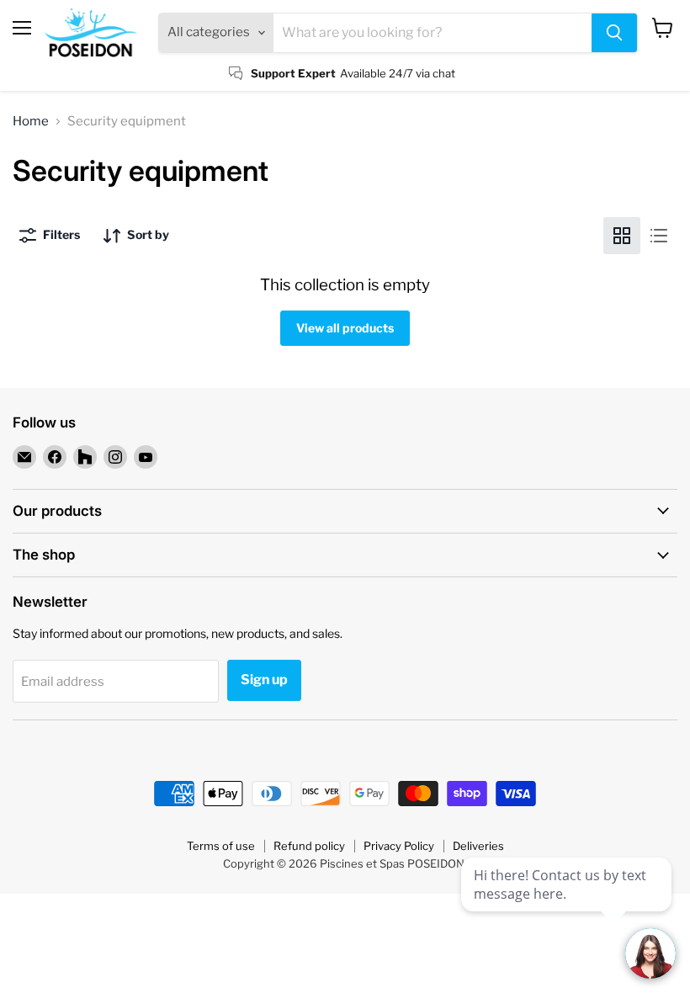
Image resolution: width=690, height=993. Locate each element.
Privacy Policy (399, 845)
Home (31, 121)
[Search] (614, 32)
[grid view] (621, 235)
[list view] (658, 235)
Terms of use (221, 845)
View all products (345, 328)
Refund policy (309, 845)
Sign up (264, 680)
